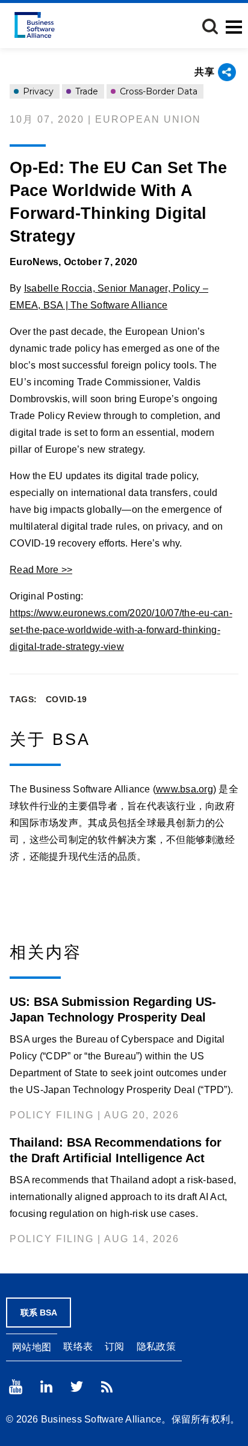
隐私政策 (156, 1346)
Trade (85, 91)
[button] (210, 26)
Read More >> (41, 570)
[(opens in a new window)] (15, 1386)
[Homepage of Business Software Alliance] (34, 25)
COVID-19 (66, 699)
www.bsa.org (184, 789)
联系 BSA (38, 1312)
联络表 (78, 1346)
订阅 (115, 1346)
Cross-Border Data (157, 91)
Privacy (37, 91)
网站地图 (31, 1347)
